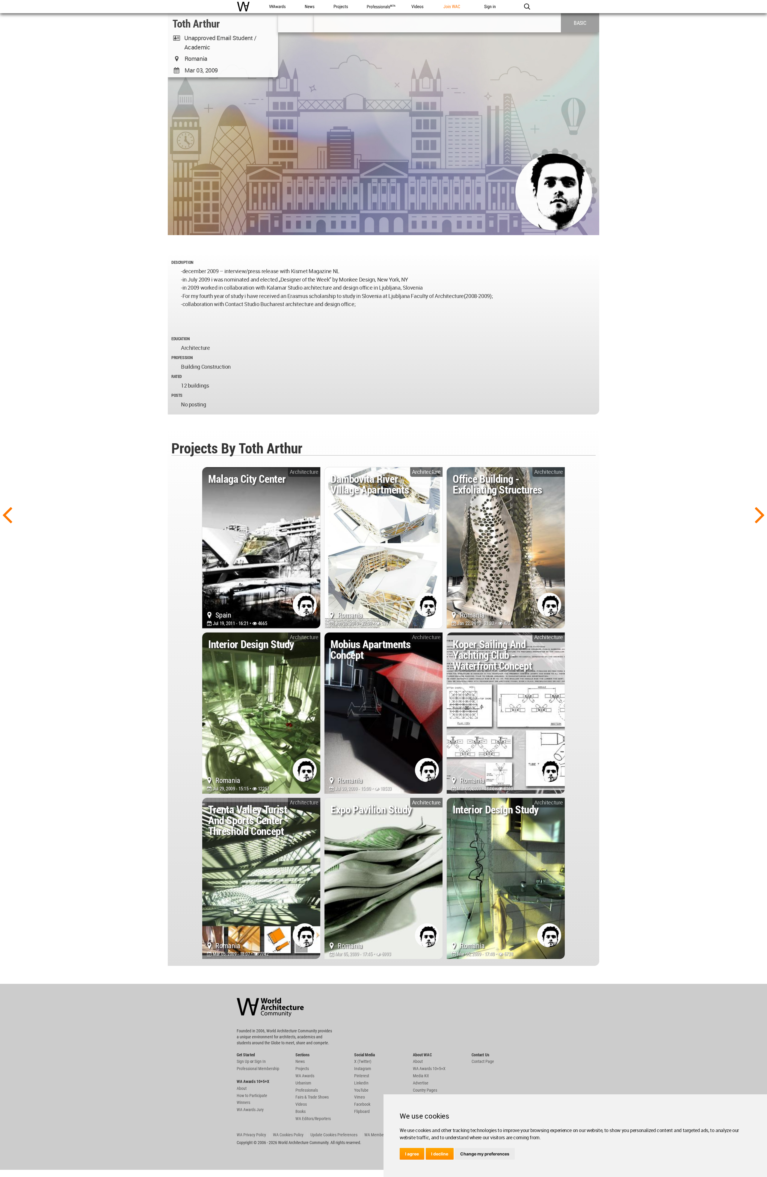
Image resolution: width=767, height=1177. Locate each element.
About (242, 1088)
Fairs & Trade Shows (312, 1097)
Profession (181, 357)
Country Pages (425, 1090)
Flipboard (362, 1111)
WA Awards (304, 1075)
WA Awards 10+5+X (429, 1068)
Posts (176, 395)
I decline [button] (439, 1153)
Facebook (362, 1104)
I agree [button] (412, 1153)
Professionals (306, 1090)
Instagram (362, 1068)
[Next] (760, 514)
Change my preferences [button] (484, 1153)
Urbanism (303, 1083)
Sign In (260, 1061)
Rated (176, 376)
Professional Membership (258, 1068)
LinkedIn (361, 1083)
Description (182, 262)
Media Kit (421, 1075)
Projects (302, 1068)
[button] (526, 6)
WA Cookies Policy (288, 1134)
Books (300, 1111)
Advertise (420, 1083)
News (300, 1061)
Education (180, 338)
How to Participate (252, 1095)
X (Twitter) (362, 1061)
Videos (301, 1104)
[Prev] (7, 514)
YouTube (361, 1090)
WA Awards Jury (250, 1109)
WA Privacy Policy (251, 1134)
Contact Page (483, 1061)
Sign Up (243, 1061)
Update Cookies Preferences (333, 1134)
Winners (243, 1102)
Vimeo (359, 1097)
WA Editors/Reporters (313, 1118)
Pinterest (361, 1075)
